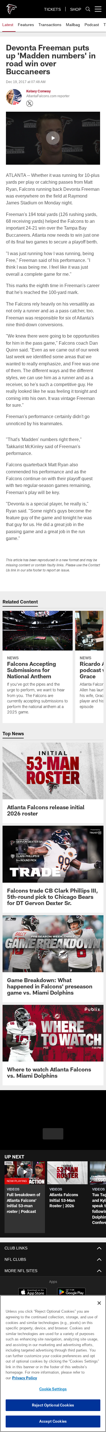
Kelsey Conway (38, 91)
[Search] (88, 9)
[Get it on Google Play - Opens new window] (71, 1288)
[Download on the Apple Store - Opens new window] (32, 1286)
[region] (53, 1366)
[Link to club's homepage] (11, 6)
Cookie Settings (53, 1389)
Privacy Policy (68, 1378)
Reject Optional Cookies (53, 1405)
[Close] (99, 1308)
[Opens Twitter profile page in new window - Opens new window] (29, 103)
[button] (53, 138)
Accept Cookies (53, 1421)
